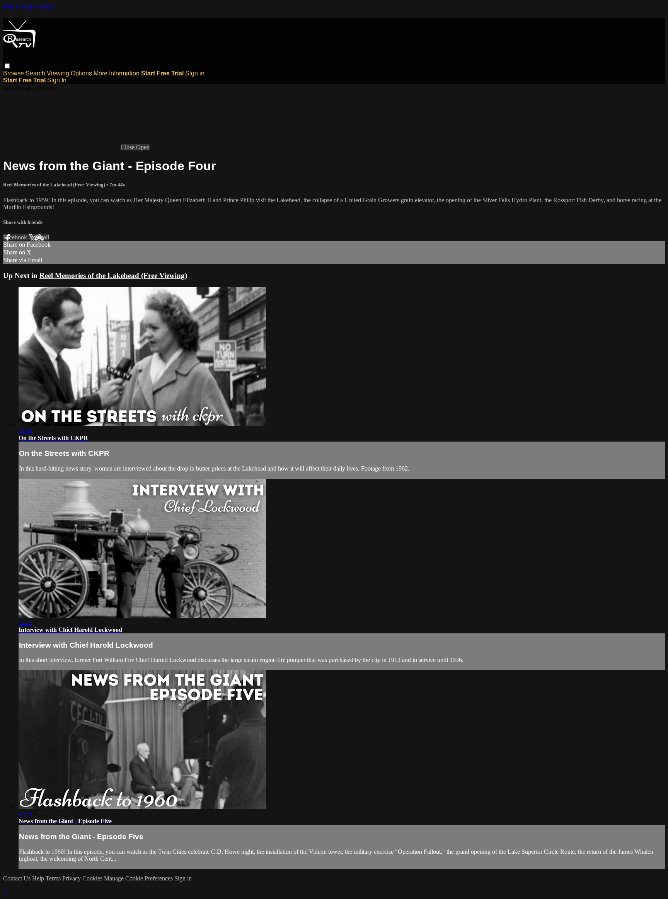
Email (42, 237)
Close (128, 147)
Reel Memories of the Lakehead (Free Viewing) (54, 185)
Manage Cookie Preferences (139, 878)
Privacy (72, 878)
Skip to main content (28, 6)
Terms (54, 878)
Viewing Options (69, 73)
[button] (7, 65)
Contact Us (17, 878)
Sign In (56, 80)
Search (36, 73)
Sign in (194, 73)
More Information (117, 73)
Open (143, 147)
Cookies (93, 878)
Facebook (16, 237)
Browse (14, 73)
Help (39, 878)
